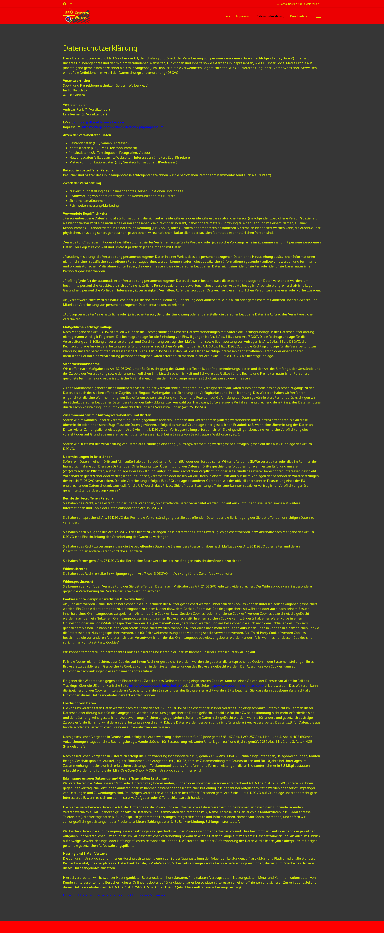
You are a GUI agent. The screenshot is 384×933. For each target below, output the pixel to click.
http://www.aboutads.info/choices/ (155, 685)
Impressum (243, 16)
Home (226, 16)
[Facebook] (64, 4)
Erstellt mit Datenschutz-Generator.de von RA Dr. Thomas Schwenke (114, 895)
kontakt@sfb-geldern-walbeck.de (299, 4)
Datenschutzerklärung (270, 16)
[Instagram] (71, 4)
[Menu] (318, 16)
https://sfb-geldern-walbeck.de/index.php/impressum (122, 127)
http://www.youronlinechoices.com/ (237, 685)
